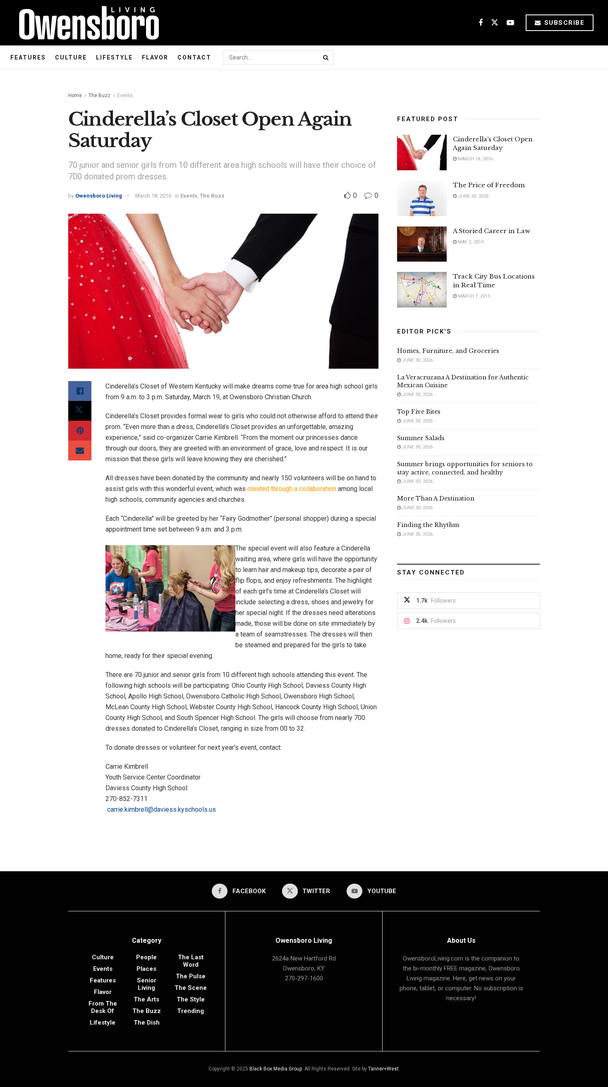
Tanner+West (383, 1069)
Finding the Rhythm (428, 525)
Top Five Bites (418, 411)
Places (146, 969)
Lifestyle (114, 57)
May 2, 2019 (470, 242)
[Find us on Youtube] (510, 23)
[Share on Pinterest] (79, 431)
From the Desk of (103, 1007)
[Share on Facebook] (79, 391)
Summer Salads (421, 438)
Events (125, 95)
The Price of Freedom (489, 185)
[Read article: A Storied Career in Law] (422, 244)
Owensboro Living (98, 196)
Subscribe (563, 22)
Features (28, 57)
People (146, 957)
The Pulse (191, 976)
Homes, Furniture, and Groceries (448, 351)
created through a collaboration (291, 489)
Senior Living (146, 984)
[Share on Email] (79, 450)
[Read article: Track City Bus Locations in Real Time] (422, 290)
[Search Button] (326, 57)
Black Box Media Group (275, 1069)
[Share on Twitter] (79, 411)
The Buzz (99, 95)
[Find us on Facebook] (481, 23)
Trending (190, 1011)
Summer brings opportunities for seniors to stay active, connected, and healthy (465, 468)
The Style (191, 999)
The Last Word (190, 961)
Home (75, 95)
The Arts (146, 999)
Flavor (155, 57)
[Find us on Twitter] (494, 23)
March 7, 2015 (473, 296)
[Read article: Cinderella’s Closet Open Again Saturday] (422, 152)
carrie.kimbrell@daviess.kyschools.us (161, 809)
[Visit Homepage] (85, 22)
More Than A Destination (435, 498)
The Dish (147, 1022)
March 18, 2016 (153, 196)
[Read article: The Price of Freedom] (422, 198)
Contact (194, 57)
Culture (71, 57)
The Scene (191, 988)
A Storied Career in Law (491, 231)
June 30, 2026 (472, 196)
